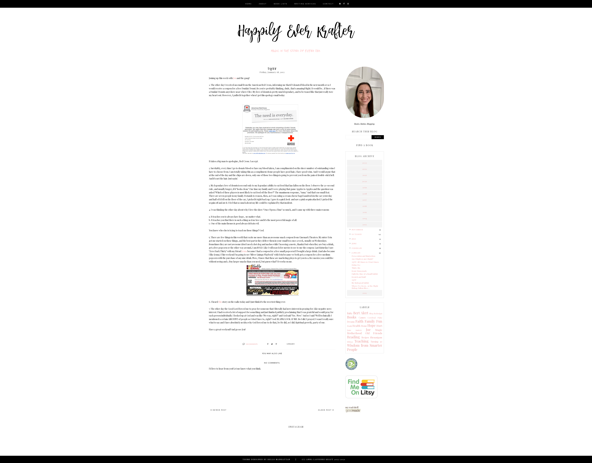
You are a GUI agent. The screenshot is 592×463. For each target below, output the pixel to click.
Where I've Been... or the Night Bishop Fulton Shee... (365, 287)
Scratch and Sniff (359, 277)
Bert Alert (360, 313)
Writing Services (305, 4)
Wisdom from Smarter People (364, 347)
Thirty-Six (356, 268)
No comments (251, 344)
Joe (368, 329)
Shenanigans (376, 337)
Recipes (365, 337)
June (354, 243)
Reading (353, 337)
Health (356, 325)
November (357, 229)
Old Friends (373, 333)
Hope (371, 325)
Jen (234, 78)
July (354, 239)
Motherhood (354, 333)
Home (248, 4)
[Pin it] (276, 344)
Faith (359, 321)
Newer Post (219, 410)
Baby (350, 313)
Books (351, 317)
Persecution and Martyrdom (363, 256)
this (220, 301)
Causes (362, 317)
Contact (328, 4)
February (357, 248)
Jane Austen (354, 330)
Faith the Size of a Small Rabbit (365, 274)
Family (370, 321)
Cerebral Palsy (375, 317)
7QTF (354, 280)
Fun (379, 321)
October (357, 234)
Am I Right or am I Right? (362, 259)
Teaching (361, 341)
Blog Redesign (375, 313)
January (356, 252)
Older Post (324, 410)
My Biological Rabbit (360, 283)
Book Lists (280, 4)
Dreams (351, 321)
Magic (378, 330)
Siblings (350, 342)
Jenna (244, 251)
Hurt (379, 325)
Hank (349, 326)
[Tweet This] (272, 344)
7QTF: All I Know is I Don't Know (365, 262)
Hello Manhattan (278, 459)
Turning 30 (376, 341)
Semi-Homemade (359, 271)
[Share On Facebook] (267, 344)
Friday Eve (356, 265)
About (263, 4)
